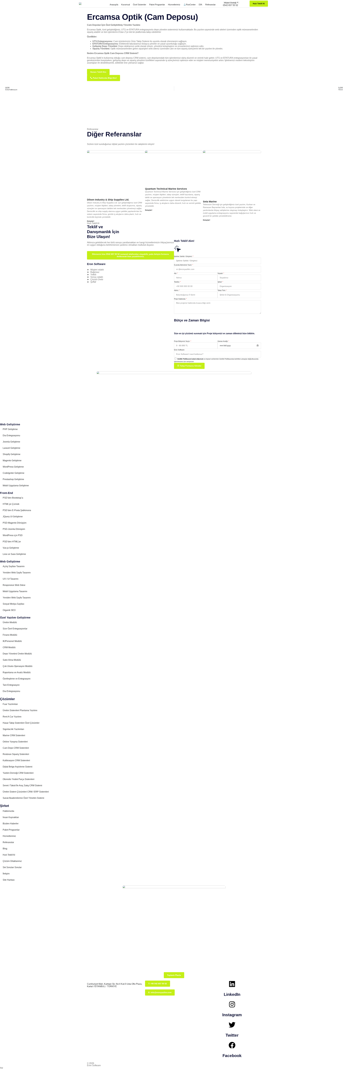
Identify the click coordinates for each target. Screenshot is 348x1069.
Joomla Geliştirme (11, 442)
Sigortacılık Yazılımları (13, 729)
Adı (175, 273)
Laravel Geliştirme (11, 448)
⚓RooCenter (189, 4)
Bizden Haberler (10, 823)
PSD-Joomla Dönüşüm (14, 529)
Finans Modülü (10, 635)
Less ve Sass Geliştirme (14, 554)
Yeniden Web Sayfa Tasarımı (17, 572)
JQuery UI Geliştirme (13, 516)
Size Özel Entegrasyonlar (15, 628)
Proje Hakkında (180, 299)
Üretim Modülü (10, 622)
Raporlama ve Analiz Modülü (17, 672)
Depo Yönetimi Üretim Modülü (17, 653)
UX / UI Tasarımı (10, 579)
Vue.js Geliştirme (11, 548)
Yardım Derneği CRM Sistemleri (18, 773)
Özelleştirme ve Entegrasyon (16, 679)
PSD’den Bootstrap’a (13, 498)
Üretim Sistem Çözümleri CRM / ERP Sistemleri (26, 792)
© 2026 (90, 1063)
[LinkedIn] (232, 984)
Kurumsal (125, 4)
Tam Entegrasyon (11, 685)
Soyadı (220, 273)
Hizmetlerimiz (174, 4)
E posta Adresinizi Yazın (183, 265)
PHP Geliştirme (10, 429)
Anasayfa (114, 4)
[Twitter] (232, 1024)
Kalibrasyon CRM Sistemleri (16, 760)
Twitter (232, 1035)
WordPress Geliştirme (13, 467)
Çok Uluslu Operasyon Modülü (17, 666)
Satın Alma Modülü (12, 660)
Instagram (232, 1015)
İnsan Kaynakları (11, 817)
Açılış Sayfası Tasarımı (13, 566)
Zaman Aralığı (222, 341)
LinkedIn (232, 994)
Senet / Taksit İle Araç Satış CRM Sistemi (22, 785)
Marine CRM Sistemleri (14, 735)
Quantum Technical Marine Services (166, 188)
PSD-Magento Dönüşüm (14, 523)
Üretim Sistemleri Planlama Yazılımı (20, 710)
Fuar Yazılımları (10, 704)
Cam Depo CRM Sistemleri (16, 748)
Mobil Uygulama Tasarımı (15, 591)
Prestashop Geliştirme (13, 479)
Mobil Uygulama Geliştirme (16, 485)
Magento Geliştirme (12, 460)
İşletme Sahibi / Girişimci (183, 256)
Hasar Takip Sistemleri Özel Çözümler (21, 723)
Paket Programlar (157, 4)
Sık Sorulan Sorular (12, 867)
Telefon (177, 282)
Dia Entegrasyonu (11, 435)
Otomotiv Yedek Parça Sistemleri (18, 779)
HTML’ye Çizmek (11, 504)
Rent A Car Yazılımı (12, 716)
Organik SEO (9, 610)
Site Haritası (9, 880)
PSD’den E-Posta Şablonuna (17, 510)
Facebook (232, 1055)
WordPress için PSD (13, 535)
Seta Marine (210, 201)
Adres (176, 290)
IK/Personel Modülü (12, 641)
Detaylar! (90, 221)
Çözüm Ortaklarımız (12, 861)
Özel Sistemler (139, 4)
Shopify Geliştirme (11, 454)
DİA (200, 4)
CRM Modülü (9, 647)
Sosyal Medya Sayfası (13, 604)
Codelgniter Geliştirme (13, 473)
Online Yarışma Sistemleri (15, 742)
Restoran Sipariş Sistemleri (16, 754)
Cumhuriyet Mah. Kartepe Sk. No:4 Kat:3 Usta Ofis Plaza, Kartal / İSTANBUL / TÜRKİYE (114, 985)
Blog (5, 848)
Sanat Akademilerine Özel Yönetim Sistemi (23, 798)
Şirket (219, 282)
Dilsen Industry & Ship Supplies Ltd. (108, 199)
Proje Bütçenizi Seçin (182, 341)
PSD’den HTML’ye (12, 541)
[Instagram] (232, 1004)
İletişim (6, 873)
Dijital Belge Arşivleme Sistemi (17, 767)
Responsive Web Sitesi (14, 585)
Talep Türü (221, 290)
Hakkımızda (8, 811)
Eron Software (179, 350)
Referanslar (210, 4)
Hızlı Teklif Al (9, 855)
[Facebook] (232, 1045)
